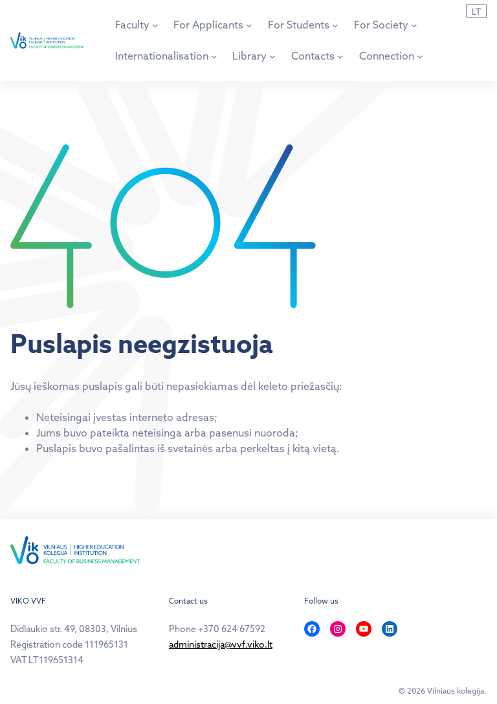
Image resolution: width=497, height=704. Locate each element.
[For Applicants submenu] (249, 25)
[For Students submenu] (335, 25)
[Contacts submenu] (340, 56)
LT (476, 11)
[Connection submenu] (420, 56)
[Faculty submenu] (155, 25)
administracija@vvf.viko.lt (220, 644)
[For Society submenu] (414, 25)
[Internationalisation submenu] (214, 56)
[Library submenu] (272, 56)
